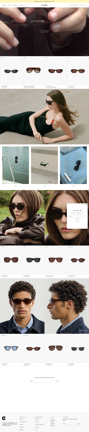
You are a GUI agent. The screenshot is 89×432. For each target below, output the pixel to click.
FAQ (36, 429)
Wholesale (21, 427)
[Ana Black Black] (11, 70)
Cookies (36, 427)
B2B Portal (21, 429)
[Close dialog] (86, 204)
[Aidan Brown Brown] (33, 348)
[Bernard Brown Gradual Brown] (33, 70)
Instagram (53, 419)
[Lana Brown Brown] (11, 260)
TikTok (52, 421)
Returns (37, 421)
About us (21, 419)
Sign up (77, 218)
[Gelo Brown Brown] (56, 348)
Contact (21, 424)
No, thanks (77, 221)
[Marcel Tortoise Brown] (56, 70)
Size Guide (37, 419)
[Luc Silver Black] (78, 348)
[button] (4, 5)
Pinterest (53, 425)
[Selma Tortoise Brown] (78, 260)
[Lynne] (44, 165)
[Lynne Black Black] (33, 260)
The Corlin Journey (23, 421)
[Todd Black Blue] (11, 348)
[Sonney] (73, 165)
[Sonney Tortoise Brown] (56, 260)
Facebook (53, 423)
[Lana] (15, 165)
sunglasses (6, 422)
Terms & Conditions (39, 424)
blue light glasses (11, 422)
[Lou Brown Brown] (78, 70)
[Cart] (86, 5)
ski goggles (4, 424)
